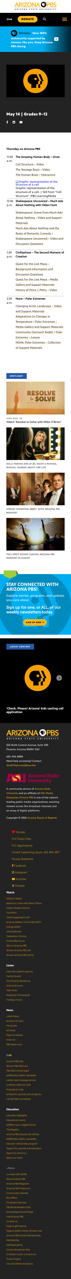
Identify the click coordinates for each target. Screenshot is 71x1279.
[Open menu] (64, 19)
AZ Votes (10, 1030)
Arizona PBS (26, 797)
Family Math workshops (18, 1099)
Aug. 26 (14, 418)
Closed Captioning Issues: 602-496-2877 (36, 852)
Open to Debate (14, 1035)
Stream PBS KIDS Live (17, 1066)
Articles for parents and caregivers (23, 1094)
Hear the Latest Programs (19, 971)
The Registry (12, 1129)
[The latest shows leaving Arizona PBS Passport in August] (35, 520)
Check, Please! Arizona (17, 908)
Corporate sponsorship (18, 1249)
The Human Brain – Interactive (35, 175)
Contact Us (11, 1221)
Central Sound (13, 976)
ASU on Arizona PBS (16, 945)
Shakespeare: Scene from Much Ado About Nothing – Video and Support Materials (39, 218)
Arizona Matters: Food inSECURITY (23, 922)
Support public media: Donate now (24, 1230)
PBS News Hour (14, 1044)
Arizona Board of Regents (42, 817)
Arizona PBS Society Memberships (23, 1235)
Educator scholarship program (22, 1143)
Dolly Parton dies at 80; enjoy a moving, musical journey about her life (31, 466)
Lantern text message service (21, 1080)
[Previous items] (12, 678)
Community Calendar (17, 1193)
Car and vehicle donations (19, 1263)
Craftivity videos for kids (18, 1084)
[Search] (44, 19)
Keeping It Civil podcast (18, 995)
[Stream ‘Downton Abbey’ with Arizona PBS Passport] (35, 474)
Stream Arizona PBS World (19, 955)
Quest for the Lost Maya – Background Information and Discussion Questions (34, 269)
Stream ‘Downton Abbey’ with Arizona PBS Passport (33, 511)
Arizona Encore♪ (14, 985)
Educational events (15, 1120)
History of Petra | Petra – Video (36, 290)
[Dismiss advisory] (56, 39)
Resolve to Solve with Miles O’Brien (24, 903)
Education (12, 1109)
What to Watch (14, 898)
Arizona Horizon (14, 1021)
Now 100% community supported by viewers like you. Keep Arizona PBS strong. (32, 39)
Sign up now (34, 622)
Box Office (11, 1197)
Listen (10, 965)
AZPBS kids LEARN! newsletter (21, 1075)
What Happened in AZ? (18, 917)
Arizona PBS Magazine (17, 1183)
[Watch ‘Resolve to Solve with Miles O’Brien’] (35, 383)
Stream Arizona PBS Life (18, 950)
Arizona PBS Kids (14, 1061)
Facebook (19, 865)
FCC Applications (22, 845)
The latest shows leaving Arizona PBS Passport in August (30, 556)
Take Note (11, 990)
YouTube (20, 879)
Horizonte (11, 1025)
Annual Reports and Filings (19, 1212)
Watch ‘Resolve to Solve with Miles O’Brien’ (33, 422)
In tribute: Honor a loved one (21, 1254)
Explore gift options (16, 1226)
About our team (14, 1157)
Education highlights (16, 1115)
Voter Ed (10, 1039)
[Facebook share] (9, 122)
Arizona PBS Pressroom (18, 1188)
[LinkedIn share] (16, 122)
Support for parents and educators (23, 1148)
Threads (19, 885)
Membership (12, 1240)
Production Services (16, 1202)
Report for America (16, 1153)
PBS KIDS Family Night (17, 1070)
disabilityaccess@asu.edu (21, 765)
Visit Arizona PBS (14, 1216)
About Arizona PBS (15, 1179)
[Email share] (22, 122)
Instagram (20, 872)
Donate (20, 832)
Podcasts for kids (14, 1089)
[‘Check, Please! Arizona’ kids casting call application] (37, 662)
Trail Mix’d (11, 912)
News (9, 1010)
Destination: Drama (16, 936)
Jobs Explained (13, 931)
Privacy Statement (22, 859)
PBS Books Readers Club (18, 1207)
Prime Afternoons (15, 941)
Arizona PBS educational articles (22, 1134)
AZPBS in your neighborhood (21, 1124)
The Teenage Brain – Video (33, 169)
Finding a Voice (14, 999)
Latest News (12, 1016)
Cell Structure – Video (30, 164)
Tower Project (13, 1259)
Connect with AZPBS (16, 1174)
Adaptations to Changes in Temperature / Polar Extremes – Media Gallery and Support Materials (39, 322)
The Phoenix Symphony (18, 981)
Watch (10, 892)
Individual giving (14, 1245)
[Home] (35, 6)
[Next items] (59, 678)
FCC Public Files (21, 839)
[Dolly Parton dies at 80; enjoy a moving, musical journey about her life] (35, 429)
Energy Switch (13, 926)
